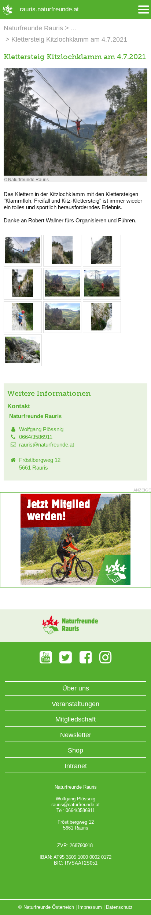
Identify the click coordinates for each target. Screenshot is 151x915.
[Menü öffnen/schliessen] (143, 9)
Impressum (90, 907)
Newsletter (75, 735)
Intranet (76, 766)
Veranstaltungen (75, 704)
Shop (75, 750)
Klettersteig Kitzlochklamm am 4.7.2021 (69, 39)
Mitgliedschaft (75, 719)
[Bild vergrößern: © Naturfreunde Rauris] (22, 262)
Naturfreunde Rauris (33, 28)
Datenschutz (119, 907)
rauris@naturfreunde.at (46, 444)
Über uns (75, 688)
